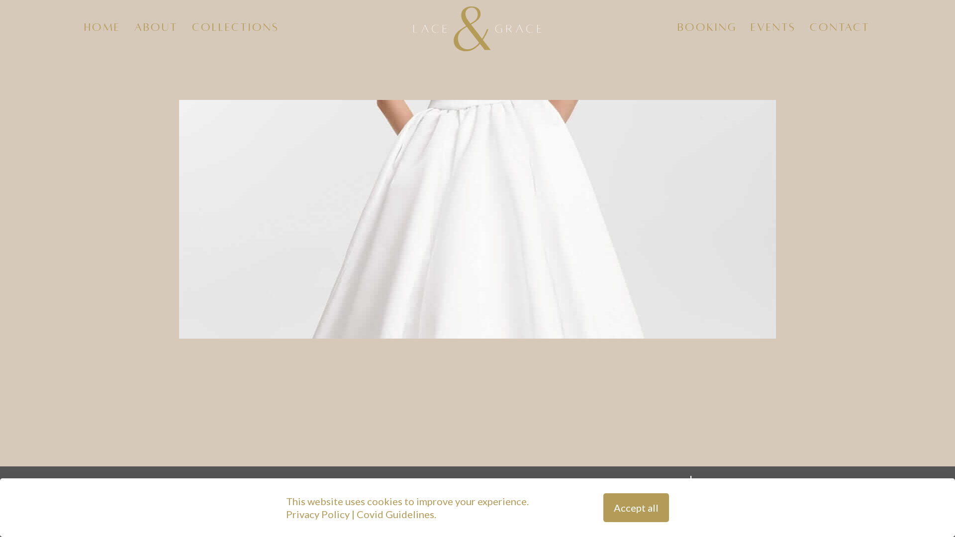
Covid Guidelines (395, 514)
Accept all (636, 508)
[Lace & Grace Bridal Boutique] (477, 27)
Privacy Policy (318, 514)
